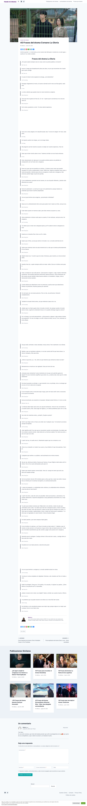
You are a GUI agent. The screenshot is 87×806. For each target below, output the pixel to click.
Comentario (22, 750)
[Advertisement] (43, 122)
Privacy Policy (78, 792)
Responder (65, 727)
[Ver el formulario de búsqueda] (18, 1)
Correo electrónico (41, 767)
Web (55, 767)
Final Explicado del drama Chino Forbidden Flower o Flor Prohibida (29, 640)
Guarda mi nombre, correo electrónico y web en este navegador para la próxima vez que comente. (42, 771)
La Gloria (23, 631)
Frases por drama (77, 1)
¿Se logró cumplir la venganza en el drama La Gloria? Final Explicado (19, 672)
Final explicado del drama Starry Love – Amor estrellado (57, 640)
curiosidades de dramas (66, 1)
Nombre (21, 767)
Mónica (23, 45)
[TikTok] (24, 1)
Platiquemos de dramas (52, 1)
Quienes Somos (63, 792)
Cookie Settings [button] (76, 803)
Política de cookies (70, 795)
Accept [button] (83, 803)
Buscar (32, 784)
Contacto (71, 792)
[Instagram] (21, 1)
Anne (24, 727)
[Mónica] (24, 619)
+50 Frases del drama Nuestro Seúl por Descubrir (19, 702)
